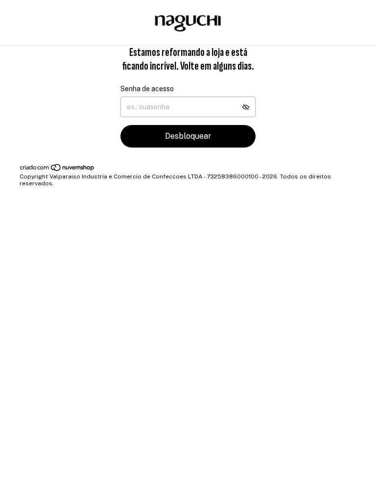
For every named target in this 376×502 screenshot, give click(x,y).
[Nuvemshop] (57, 169)
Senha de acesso (147, 89)
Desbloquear (188, 136)
